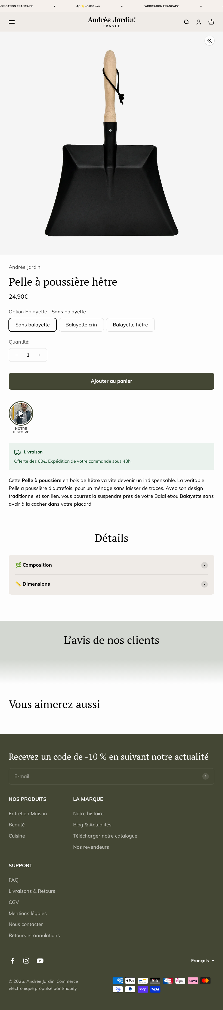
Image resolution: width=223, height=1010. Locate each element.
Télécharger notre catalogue (105, 836)
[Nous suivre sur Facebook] (12, 960)
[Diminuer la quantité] (17, 355)
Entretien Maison (28, 813)
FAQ (13, 880)
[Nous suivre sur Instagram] (26, 960)
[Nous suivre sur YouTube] (40, 960)
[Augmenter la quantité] (39, 355)
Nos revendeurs (91, 847)
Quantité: (19, 342)
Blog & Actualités (92, 824)
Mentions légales (28, 913)
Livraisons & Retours (32, 891)
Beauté (17, 824)
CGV (14, 902)
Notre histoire (88, 813)
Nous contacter (26, 924)
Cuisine (17, 836)
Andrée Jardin (25, 267)
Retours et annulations (34, 935)
